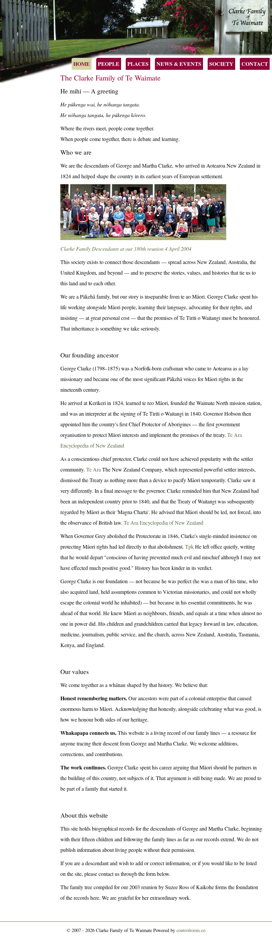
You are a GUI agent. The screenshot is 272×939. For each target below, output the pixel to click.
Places (138, 63)
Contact (254, 63)
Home (81, 63)
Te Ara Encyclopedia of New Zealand (163, 522)
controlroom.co (190, 930)
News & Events (179, 63)
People (108, 63)
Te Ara (93, 469)
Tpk (189, 546)
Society (221, 63)
